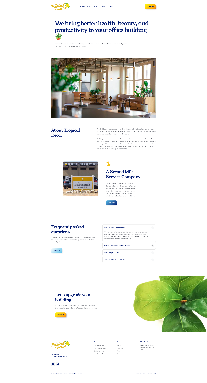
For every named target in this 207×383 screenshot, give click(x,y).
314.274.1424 (55, 354)
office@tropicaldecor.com (59, 356)
